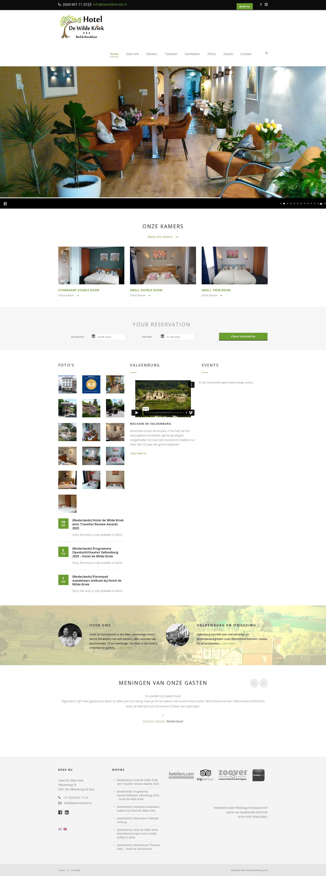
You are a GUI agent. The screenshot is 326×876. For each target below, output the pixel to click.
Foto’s (212, 54)
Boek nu (244, 6)
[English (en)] (65, 828)
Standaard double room (78, 290)
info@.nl (110, 4)
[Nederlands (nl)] (60, 828)
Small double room (146, 290)
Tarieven (171, 54)
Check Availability (243, 336)
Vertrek (147, 336)
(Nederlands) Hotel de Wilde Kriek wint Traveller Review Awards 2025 (98, 524)
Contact (246, 54)
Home (114, 54)
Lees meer (137, 453)
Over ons (132, 54)
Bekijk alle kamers (160, 237)
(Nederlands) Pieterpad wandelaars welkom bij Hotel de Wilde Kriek (96, 581)
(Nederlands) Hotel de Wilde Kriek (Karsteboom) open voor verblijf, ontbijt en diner (137, 833)
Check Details (66, 295)
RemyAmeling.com (257, 870)
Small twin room (216, 290)
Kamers (151, 54)
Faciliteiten (192, 54)
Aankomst (77, 336)
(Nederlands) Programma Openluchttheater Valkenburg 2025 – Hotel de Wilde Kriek (95, 552)
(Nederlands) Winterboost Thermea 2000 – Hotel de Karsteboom (138, 847)
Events (228, 54)
